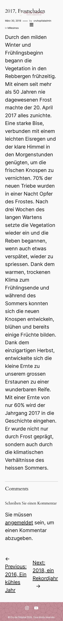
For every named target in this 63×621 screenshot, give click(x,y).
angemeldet (19, 522)
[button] (31, 25)
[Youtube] (36, 608)
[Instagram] (27, 608)
